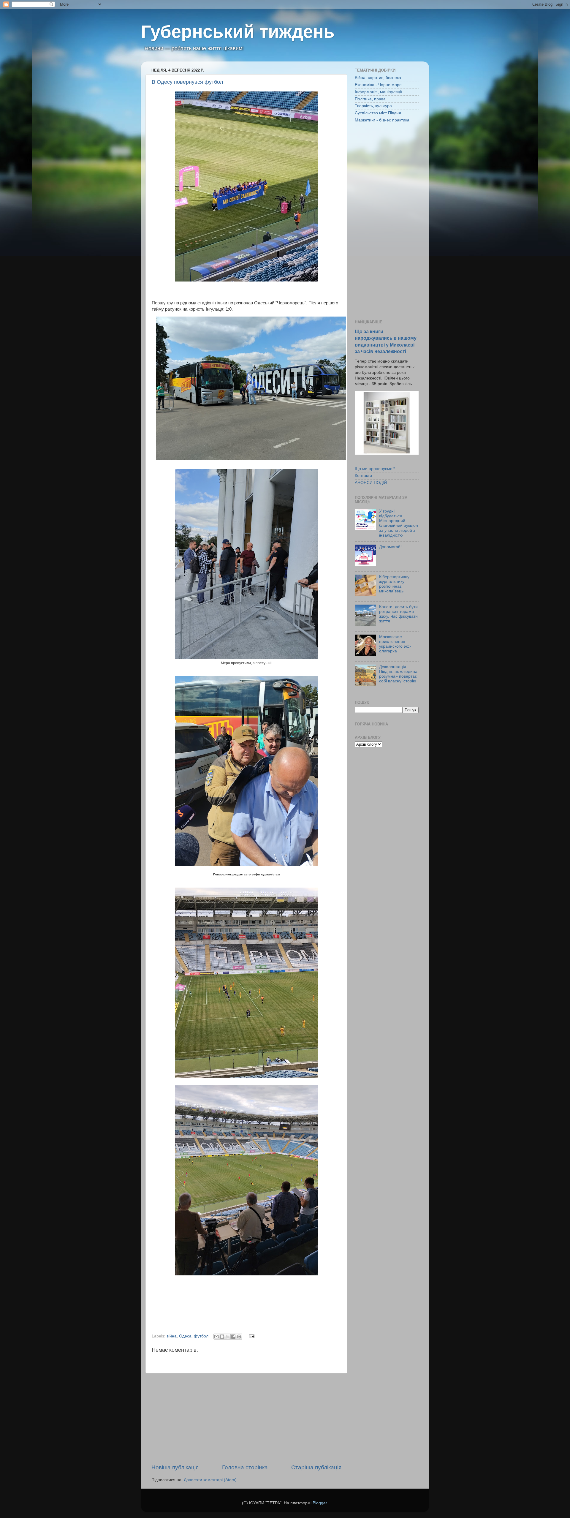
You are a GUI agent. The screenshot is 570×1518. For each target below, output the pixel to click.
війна (172, 1336)
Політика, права (370, 99)
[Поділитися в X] (228, 1337)
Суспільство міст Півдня (378, 113)
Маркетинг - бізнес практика (382, 120)
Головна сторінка (245, 1467)
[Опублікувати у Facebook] (233, 1337)
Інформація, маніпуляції (378, 92)
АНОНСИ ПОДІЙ (371, 482)
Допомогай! (390, 547)
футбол (201, 1336)
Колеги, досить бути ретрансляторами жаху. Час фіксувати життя (398, 614)
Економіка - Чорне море (378, 85)
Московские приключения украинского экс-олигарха (395, 644)
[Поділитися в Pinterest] (239, 1337)
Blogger (320, 1503)
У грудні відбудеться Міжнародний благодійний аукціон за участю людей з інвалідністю (398, 523)
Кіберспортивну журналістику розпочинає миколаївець (394, 584)
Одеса (185, 1336)
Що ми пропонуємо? (375, 469)
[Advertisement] (246, 1418)
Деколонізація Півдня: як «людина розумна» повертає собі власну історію (398, 674)
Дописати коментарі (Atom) (210, 1480)
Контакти (363, 475)
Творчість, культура (373, 106)
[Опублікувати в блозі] (222, 1337)
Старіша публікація (316, 1467)
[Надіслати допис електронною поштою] (250, 1336)
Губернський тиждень (238, 32)
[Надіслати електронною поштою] (216, 1337)
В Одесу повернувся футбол (187, 82)
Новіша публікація (175, 1467)
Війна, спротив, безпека (378, 77)
